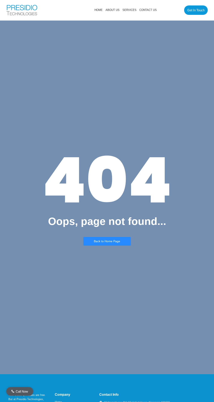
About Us (113, 10)
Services (129, 10)
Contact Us (148, 10)
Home (98, 10)
